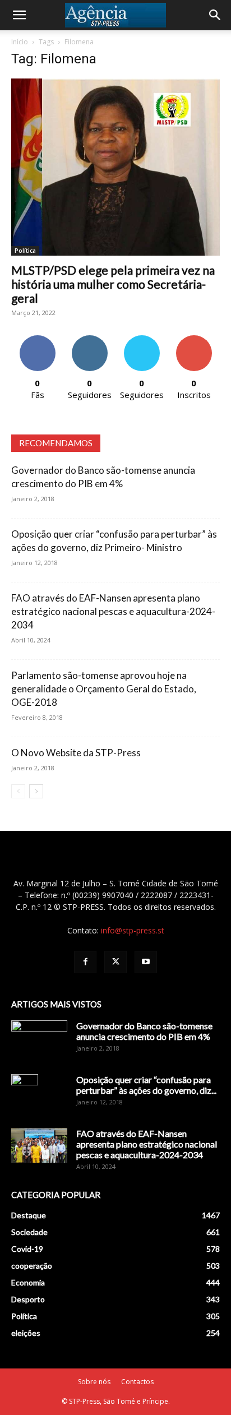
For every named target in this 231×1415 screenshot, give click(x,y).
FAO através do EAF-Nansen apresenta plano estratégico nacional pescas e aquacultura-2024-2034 (113, 611)
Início (19, 42)
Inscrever (194, 339)
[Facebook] (85, 962)
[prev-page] (18, 791)
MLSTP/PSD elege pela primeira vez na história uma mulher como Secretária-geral (113, 284)
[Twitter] (115, 962)
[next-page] (36, 791)
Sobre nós (94, 1381)
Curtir (37, 339)
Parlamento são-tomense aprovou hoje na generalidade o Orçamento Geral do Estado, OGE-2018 (103, 688)
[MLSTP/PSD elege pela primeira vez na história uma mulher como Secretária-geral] (115, 167)
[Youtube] (146, 962)
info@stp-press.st (132, 930)
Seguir (89, 339)
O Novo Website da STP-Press (76, 753)
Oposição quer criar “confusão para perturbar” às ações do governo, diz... (146, 1084)
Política (25, 251)
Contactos (137, 1381)
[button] (19, 15)
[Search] (215, 15)
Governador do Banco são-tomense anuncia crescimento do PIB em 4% (144, 1031)
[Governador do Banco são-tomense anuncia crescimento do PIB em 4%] (39, 1040)
